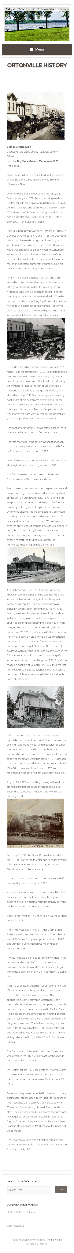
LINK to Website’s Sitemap (21, 1212)
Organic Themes (38, 1244)
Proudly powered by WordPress (28, 1239)
